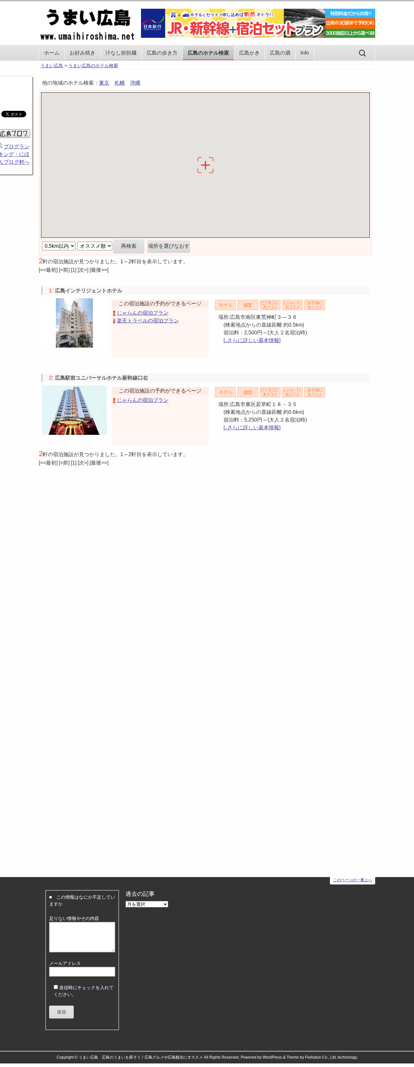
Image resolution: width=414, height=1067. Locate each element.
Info (304, 53)
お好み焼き (82, 53)
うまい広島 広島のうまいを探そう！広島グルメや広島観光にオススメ (141, 1057)
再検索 (128, 246)
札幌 (119, 83)
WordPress (272, 1057)
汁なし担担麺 (120, 53)
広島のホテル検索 (208, 53)
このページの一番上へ (352, 880)
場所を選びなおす (169, 246)
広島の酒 (280, 53)
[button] (173, 136)
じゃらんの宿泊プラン (143, 313)
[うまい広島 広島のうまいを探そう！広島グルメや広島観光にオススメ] (87, 21)
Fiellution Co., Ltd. (321, 1057)
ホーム (52, 53)
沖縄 (135, 83)
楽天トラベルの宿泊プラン (148, 320)
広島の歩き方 (162, 53)
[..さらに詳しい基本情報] (251, 340)
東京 (104, 83)
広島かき (249, 53)
